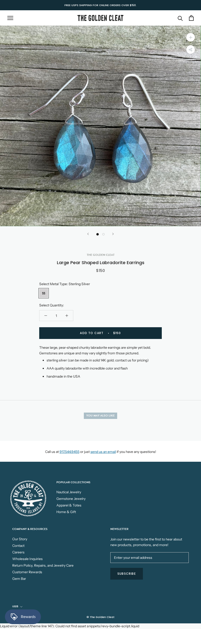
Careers (18, 552)
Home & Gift (66, 512)
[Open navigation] (10, 18)
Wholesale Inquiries (27, 559)
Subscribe (126, 574)
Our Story (19, 539)
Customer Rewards (27, 572)
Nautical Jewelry (68, 492)
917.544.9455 (69, 451)
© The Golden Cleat (100, 617)
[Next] (113, 234)
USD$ (15, 606)
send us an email (103, 451)
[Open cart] (191, 18)
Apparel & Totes (68, 505)
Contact (18, 545)
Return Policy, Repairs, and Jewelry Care (43, 565)
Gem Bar (19, 578)
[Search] (180, 18)
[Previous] (88, 234)
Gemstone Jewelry (71, 498)
